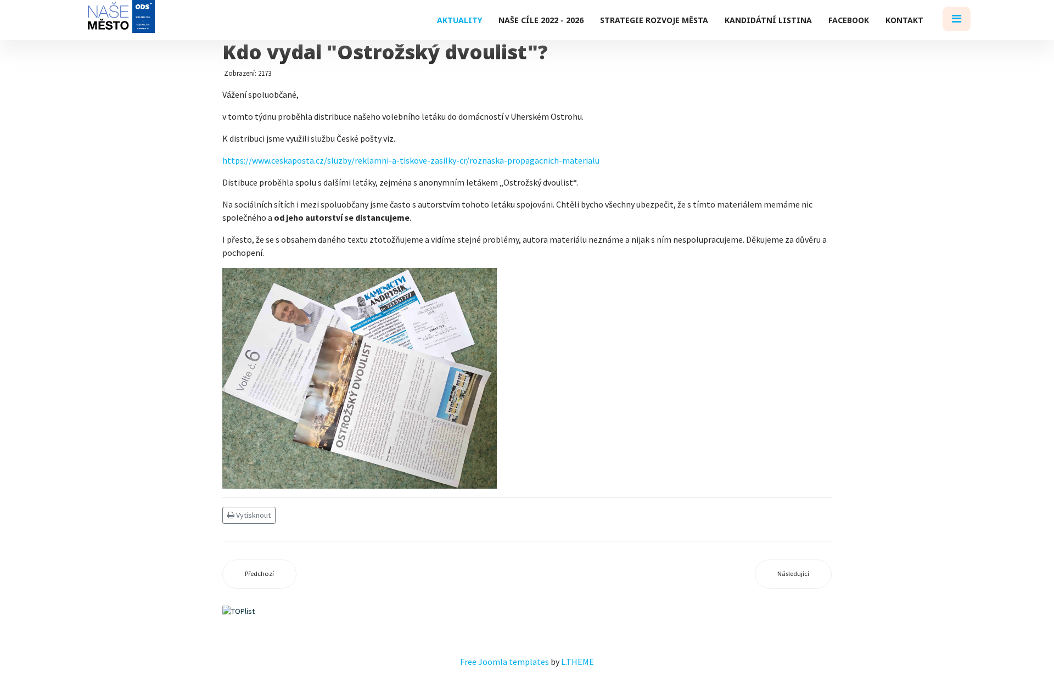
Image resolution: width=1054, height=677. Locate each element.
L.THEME (577, 661)
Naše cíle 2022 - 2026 (541, 20)
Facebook (848, 20)
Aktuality (459, 20)
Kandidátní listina (768, 20)
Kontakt (904, 20)
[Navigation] (957, 20)
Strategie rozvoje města (654, 20)
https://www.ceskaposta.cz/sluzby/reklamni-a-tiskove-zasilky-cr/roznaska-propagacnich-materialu (410, 160)
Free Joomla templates (504, 661)
